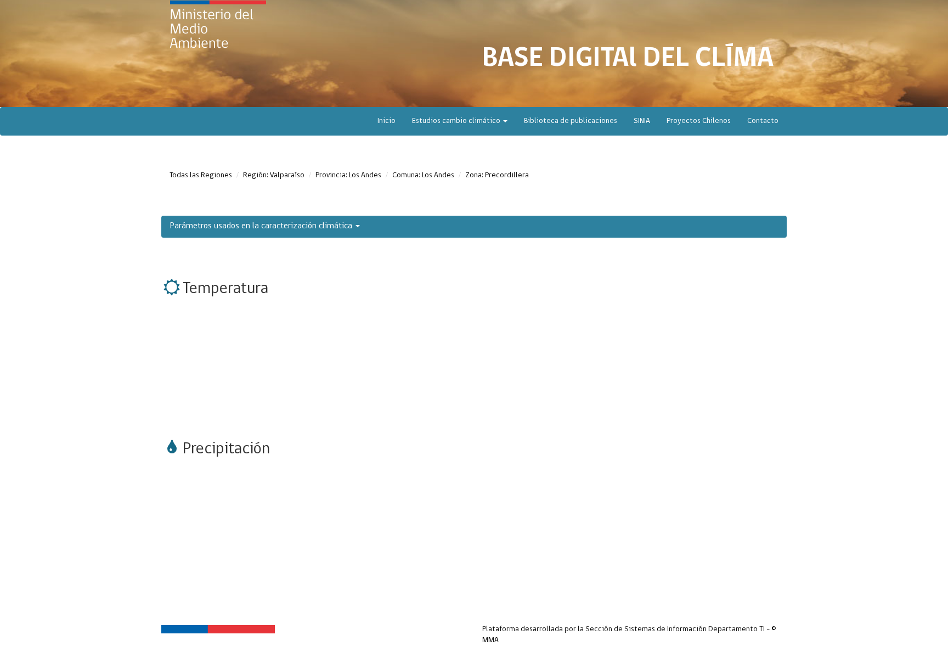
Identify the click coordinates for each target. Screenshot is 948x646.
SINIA (642, 121)
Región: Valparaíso (273, 175)
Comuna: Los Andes (423, 175)
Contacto (762, 121)
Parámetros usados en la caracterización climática (262, 226)
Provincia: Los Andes (348, 175)
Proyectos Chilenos (699, 121)
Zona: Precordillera (497, 175)
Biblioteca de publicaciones (570, 121)
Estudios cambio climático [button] (457, 121)
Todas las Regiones (201, 175)
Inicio (386, 121)
